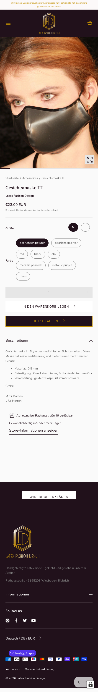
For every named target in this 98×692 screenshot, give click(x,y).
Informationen (17, 594)
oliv (54, 254)
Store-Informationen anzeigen (33, 430)
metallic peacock (31, 265)
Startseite (12, 178)
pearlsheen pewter (32, 243)
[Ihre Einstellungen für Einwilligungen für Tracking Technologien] (90, 684)
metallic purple (62, 265)
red (22, 254)
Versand (28, 210)
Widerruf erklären (49, 497)
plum (23, 276)
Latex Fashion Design (31, 678)
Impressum (12, 669)
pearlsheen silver (66, 243)
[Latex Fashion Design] (49, 23)
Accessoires (30, 178)
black (37, 254)
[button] (8, 23)
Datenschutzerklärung (39, 669)
